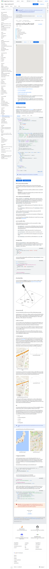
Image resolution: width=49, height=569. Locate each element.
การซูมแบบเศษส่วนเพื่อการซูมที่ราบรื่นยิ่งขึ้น (24, 92)
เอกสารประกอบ (19, 21)
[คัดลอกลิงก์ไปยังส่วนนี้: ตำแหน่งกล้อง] (24, 278)
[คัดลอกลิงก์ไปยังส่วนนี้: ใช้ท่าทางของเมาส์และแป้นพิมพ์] (29, 183)
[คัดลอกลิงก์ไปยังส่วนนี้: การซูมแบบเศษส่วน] (26, 455)
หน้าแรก (17, 20)
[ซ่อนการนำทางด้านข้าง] (11, 567)
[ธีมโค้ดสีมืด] (41, 117)
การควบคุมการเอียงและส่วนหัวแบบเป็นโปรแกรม (25, 88)
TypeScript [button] (18, 115)
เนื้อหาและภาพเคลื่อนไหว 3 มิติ (22, 94)
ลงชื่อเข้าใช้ (46, 1)
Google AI (15, 561)
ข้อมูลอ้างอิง (6, 6)
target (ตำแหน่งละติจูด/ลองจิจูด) (36, 281)
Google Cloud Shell (27, 180)
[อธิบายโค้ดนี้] (39, 117)
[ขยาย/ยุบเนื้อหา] (19, 28)
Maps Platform (10, 1)
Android (26, 544)
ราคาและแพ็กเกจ (38, 544)
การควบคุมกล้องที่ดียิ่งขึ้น (22, 90)
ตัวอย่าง (11, 6)
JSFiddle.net (19, 180)
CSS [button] (28, 115)
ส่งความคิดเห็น (40, 24)
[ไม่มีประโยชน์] (42, 20)
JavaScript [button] (24, 115)
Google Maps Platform (26, 20)
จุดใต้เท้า (23, 339)
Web (2, 4)
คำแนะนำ (2, 6)
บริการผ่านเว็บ (27, 549)
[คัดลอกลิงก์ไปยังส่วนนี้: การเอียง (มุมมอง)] (24, 336)
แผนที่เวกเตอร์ (31, 109)
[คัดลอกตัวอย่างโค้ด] (42, 117)
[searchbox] (6, 9)
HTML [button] (31, 115)
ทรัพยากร (15, 6)
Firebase (15, 558)
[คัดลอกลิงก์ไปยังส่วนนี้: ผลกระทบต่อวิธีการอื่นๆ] (26, 221)
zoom (22, 282)
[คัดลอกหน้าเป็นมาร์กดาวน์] (20, 26)
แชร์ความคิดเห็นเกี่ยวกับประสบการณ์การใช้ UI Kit (26, 11)
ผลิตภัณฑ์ (18, 1)
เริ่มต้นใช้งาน (35, 4)
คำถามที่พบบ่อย (16, 544)
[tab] (18, 116)
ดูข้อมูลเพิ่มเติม (24, 218)
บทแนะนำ (15, 547)
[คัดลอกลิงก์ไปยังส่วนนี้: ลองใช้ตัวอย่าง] (22, 178)
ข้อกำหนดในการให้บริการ (39, 549)
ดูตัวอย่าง (18, 74)
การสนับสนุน (37, 547)
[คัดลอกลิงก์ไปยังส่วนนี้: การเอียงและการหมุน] (27, 107)
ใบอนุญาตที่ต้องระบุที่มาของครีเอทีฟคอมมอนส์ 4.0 (29, 517)
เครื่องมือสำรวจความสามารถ (18, 546)
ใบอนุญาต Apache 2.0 (17, 518)
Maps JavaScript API (9, 4)
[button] (6, 50)
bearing (17, 282)
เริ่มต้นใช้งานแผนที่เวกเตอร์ (20, 103)
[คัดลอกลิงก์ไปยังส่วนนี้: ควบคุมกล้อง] (23, 240)
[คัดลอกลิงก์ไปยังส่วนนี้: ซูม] (18, 405)
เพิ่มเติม (22, 1)
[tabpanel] (29, 146)
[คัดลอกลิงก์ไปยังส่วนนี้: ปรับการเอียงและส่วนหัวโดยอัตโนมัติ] (31, 196)
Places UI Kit (20, 10)
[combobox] (31, 1)
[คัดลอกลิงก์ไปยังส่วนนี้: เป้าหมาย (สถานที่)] (24, 310)
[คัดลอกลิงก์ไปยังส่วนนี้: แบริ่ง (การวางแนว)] (24, 320)
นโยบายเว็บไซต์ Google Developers (36, 518)
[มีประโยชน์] (41, 20)
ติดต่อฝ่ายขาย (42, 4)
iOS (25, 546)
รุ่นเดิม (19, 6)
